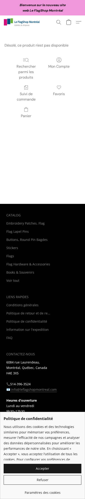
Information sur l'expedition (27, 329)
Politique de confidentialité (26, 321)
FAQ (9, 338)
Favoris (59, 93)
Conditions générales (22, 305)
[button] (23, 22)
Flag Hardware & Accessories (28, 264)
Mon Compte (59, 66)
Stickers (12, 248)
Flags (10, 256)
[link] (42, 491)
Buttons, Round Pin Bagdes (27, 239)
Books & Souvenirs (20, 272)
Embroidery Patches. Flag (25, 223)
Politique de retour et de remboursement (29, 313)
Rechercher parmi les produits (26, 72)
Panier (26, 116)
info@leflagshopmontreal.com (33, 389)
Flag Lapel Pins (17, 231)
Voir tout (12, 280)
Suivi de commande (26, 96)
